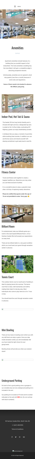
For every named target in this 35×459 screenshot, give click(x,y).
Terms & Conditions (17, 429)
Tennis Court (8, 277)
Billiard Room (8, 226)
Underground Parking (12, 380)
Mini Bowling (8, 330)
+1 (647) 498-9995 (17, 425)
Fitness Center (9, 172)
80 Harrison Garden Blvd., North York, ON (17, 421)
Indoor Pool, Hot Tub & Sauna (16, 117)
